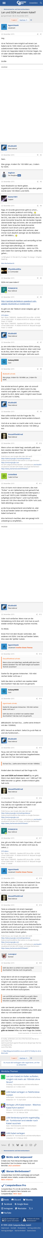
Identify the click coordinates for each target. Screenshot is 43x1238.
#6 (41, 297)
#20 (40, 963)
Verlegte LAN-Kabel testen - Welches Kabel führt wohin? (23, 1106)
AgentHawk (7, 16)
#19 (40, 905)
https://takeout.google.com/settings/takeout (15, 458)
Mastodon (22, 1208)
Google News (22, 1204)
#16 (40, 798)
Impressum (5, 1228)
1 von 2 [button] (13, 20)
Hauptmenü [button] (4, 3)
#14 (40, 699)
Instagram (8, 1208)
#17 (40, 838)
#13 (40, 654)
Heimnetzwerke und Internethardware (26, 1084)
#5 (41, 278)
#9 (41, 412)
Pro (19, 175)
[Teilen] (37, 34)
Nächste (23, 20)
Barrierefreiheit (20, 1231)
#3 (41, 182)
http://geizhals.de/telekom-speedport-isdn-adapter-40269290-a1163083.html (19, 302)
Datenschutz (31, 1231)
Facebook (8, 1204)
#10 (40, 443)
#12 (40, 614)
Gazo (8, 1126)
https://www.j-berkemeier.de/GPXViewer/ (14, 469)
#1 (41, 34)
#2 (41, 155)
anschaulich (37, 465)
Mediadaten (22, 1228)
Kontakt (13, 1228)
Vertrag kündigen (7, 1231)
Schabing (9, 1084)
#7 (41, 342)
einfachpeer (10, 1097)
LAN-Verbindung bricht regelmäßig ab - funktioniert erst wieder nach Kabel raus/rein (22, 1120)
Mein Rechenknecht (7, 263)
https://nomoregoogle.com (10, 462)
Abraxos (9, 1110)
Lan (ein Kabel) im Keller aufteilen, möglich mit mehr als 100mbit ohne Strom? (23, 1079)
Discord (17, 1200)
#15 (40, 748)
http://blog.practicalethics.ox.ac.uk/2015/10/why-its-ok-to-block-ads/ (21, 1052)
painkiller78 (10, 1136)
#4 (41, 206)
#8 (41, 369)
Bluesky (29, 1200)
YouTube (7, 1213)
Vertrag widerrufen (34, 1228)
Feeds (6, 1200)
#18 (40, 878)
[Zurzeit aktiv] (6, 292)
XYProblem (4, 315)
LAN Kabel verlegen (15, 1133)
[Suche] (41, 3)
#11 (40, 483)
